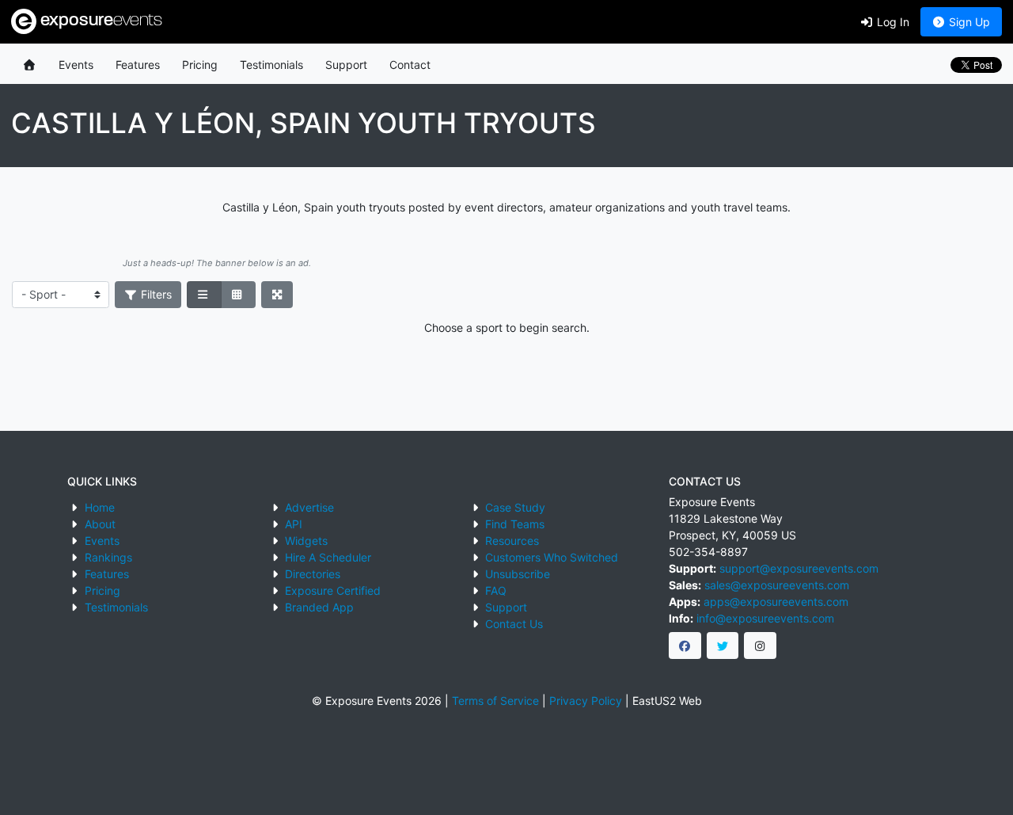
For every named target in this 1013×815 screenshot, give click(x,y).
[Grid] (238, 294)
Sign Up (968, 22)
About (100, 524)
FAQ (495, 590)
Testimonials (271, 64)
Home (100, 507)
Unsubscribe (517, 574)
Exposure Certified (333, 590)
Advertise (309, 507)
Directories (312, 574)
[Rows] (204, 294)
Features (138, 64)
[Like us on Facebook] (685, 645)
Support (346, 64)
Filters (155, 294)
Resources (512, 540)
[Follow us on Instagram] (760, 645)
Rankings (108, 557)
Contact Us (514, 623)
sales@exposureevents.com (776, 585)
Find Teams (514, 524)
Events (76, 64)
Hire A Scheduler (328, 557)
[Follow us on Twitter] (723, 645)
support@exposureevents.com (798, 568)
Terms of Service (495, 700)
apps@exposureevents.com (776, 601)
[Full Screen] (277, 294)
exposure (99, 21)
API (293, 524)
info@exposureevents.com (765, 618)
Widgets (306, 540)
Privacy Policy (585, 700)
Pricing (200, 64)
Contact (410, 64)
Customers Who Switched (551, 557)
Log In (891, 22)
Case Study (515, 507)
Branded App (319, 607)
